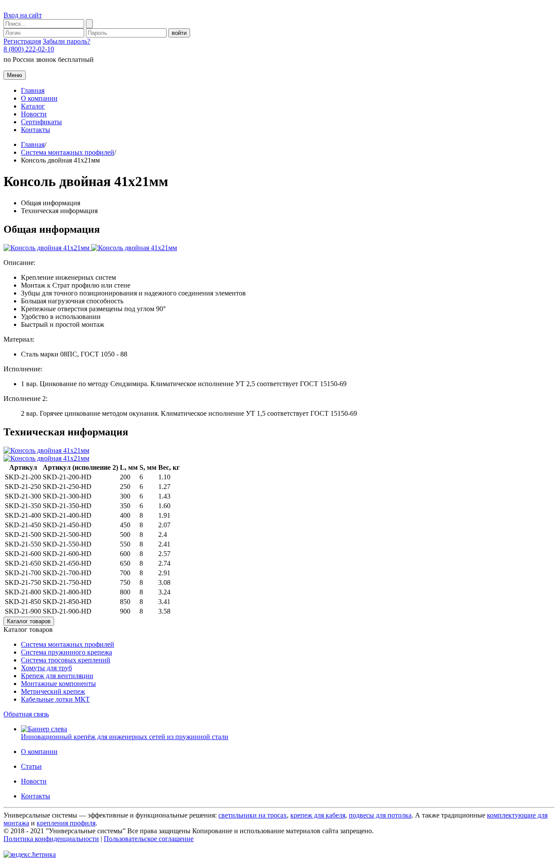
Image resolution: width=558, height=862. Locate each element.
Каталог (33, 106)
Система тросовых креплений (65, 660)
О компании (39, 98)
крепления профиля (66, 823)
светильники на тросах (252, 815)
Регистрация (22, 41)
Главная (32, 90)
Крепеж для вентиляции (57, 675)
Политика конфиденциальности (51, 838)
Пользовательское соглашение (149, 838)
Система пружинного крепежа (66, 652)
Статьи (31, 766)
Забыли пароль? (66, 41)
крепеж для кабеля (317, 815)
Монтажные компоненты (58, 683)
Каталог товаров (29, 621)
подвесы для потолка (380, 815)
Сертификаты (41, 122)
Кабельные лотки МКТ (55, 699)
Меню (14, 75)
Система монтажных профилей (67, 152)
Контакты (35, 129)
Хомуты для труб (46, 668)
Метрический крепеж (53, 691)
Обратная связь (26, 714)
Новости (34, 114)
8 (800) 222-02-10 (28, 49)
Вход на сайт (22, 15)
